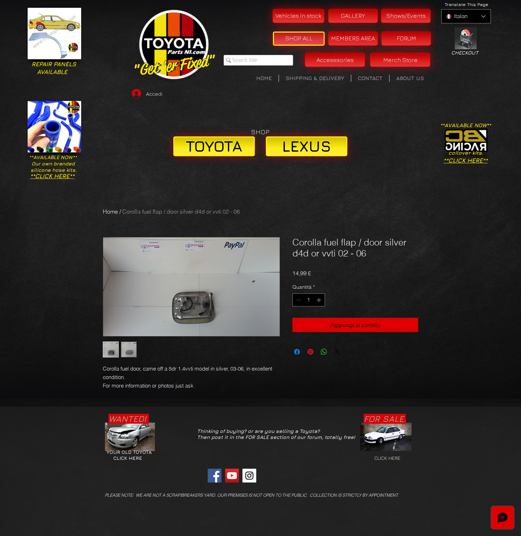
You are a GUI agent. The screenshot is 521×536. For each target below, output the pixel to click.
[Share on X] (337, 352)
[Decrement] (297, 300)
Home (110, 211)
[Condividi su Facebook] (297, 352)
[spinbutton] (308, 300)
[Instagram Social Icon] (249, 476)
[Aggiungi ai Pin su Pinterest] (310, 352)
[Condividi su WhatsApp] (324, 352)
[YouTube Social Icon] (232, 476)
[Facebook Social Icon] (215, 476)
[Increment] (319, 300)
